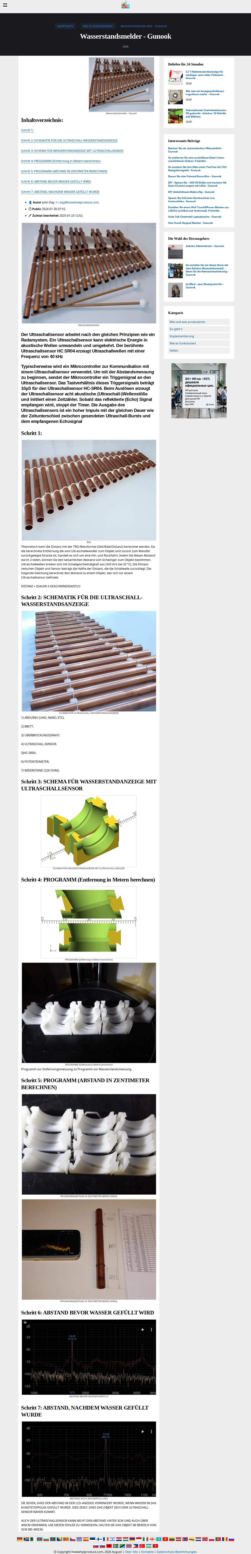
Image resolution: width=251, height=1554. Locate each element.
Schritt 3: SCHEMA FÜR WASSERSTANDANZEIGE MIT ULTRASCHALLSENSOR (72, 151)
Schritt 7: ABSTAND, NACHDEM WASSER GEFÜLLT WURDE (60, 192)
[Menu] (5, 5)
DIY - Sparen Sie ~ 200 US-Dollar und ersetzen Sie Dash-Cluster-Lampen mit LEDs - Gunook (197, 184)
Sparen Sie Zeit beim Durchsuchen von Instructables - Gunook (191, 199)
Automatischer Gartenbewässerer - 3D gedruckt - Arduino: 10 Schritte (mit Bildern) (206, 113)
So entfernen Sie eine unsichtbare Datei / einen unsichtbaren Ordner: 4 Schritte (196, 159)
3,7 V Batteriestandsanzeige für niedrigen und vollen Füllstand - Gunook (205, 75)
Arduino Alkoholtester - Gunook (205, 246)
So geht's (176, 329)
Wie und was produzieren (187, 322)
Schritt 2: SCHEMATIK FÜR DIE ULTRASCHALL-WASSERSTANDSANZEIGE (69, 140)
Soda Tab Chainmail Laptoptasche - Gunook (194, 216)
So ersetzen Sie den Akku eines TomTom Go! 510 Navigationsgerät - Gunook (197, 169)
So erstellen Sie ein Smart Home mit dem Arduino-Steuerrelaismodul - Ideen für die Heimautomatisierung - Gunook (207, 270)
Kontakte (147, 1552)
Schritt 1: (27, 130)
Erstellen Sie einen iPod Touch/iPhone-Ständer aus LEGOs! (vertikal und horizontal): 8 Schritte (198, 209)
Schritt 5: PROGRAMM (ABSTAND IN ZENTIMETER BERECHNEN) (64, 171)
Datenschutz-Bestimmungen (177, 1552)
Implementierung (182, 336)
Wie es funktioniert (183, 343)
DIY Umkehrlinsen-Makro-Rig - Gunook (191, 191)
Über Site (131, 1552)
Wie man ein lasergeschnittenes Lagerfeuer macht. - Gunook (205, 93)
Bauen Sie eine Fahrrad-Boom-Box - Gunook (194, 176)
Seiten (174, 350)
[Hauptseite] (125, 4)
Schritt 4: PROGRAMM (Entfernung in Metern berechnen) (60, 161)
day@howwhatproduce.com (79, 202)
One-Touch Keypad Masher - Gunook (190, 222)
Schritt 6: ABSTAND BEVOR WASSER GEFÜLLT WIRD (56, 181)
